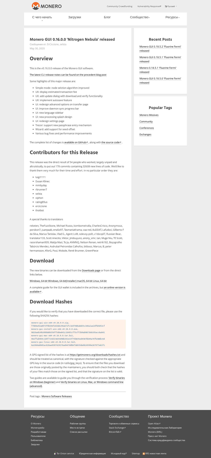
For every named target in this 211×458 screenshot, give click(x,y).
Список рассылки (78, 431)
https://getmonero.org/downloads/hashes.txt (95, 354)
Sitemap (136, 453)
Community (146, 121)
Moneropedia (37, 427)
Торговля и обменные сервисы (124, 423)
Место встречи (77, 427)
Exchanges (145, 134)
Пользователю (38, 436)
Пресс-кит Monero (157, 436)
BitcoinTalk (114, 431)
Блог (107, 17)
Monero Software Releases (57, 396)
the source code (110, 142)
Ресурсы (171, 17)
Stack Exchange (116, 427)
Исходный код (118, 453)
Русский (171, 6)
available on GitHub (75, 142)
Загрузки (74, 17)
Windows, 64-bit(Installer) (62, 281)
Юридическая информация (92, 453)
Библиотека (36, 440)
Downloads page (91, 270)
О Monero (36, 423)
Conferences (147, 128)
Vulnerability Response (149, 6)
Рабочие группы (78, 423)
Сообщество (139, 17)
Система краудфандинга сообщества (166, 440)
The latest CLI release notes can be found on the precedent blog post (68, 74)
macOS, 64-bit (84, 281)
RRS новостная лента (155, 453)
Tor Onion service (65, 453)
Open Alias (153, 423)
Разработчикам (38, 431)
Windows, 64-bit (39, 281)
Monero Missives (149, 115)
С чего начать (42, 17)
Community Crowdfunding (119, 6)
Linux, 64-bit (100, 281)
